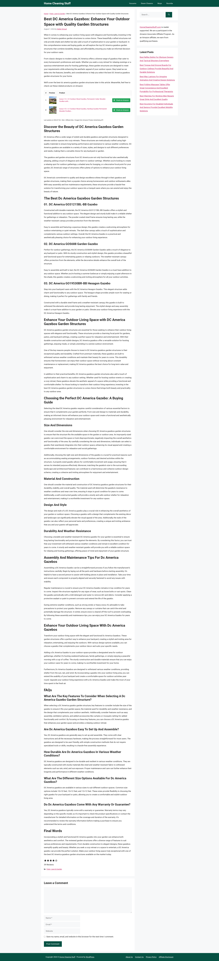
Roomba (169, 3)
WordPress (90, 957)
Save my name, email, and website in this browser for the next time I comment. (80, 936)
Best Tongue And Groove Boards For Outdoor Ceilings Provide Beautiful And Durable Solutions (156, 68)
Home (46, 14)
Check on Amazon (122, 100)
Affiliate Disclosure (166, 957)
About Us (129, 957)
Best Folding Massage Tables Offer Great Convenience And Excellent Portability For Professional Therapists (156, 88)
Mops (160, 3)
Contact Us (139, 957)
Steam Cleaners (147, 3)
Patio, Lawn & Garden (57, 14)
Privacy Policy (151, 957)
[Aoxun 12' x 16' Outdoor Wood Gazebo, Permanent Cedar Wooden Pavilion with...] (52, 100)
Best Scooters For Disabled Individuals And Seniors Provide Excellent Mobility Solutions (156, 107)
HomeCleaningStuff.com (150, 27)
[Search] (169, 14)
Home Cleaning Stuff (57, 3)
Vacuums (132, 3)
